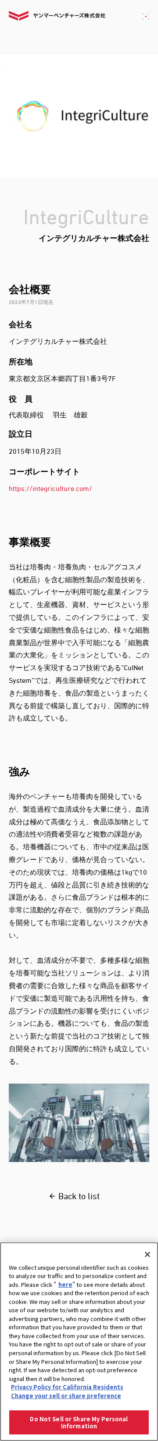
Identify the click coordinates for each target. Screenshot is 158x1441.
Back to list (79, 1196)
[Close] (147, 1254)
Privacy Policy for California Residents (67, 1387)
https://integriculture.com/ (50, 488)
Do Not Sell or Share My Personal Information (79, 1422)
